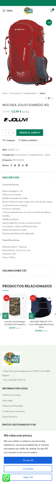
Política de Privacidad (12, 405)
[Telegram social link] (27, 165)
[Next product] (52, 98)
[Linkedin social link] (23, 165)
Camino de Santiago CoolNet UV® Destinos (15, 323)
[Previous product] (45, 98)
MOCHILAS (18, 160)
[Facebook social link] (11, 165)
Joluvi (42, 93)
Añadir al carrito (29, 132)
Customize (28, 468)
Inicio (5, 93)
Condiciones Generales (13, 411)
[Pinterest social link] (19, 165)
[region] (28, 457)
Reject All (28, 477)
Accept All (28, 460)
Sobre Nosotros (10, 416)
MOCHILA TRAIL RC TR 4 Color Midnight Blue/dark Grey (41, 324)
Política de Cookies (11, 395)
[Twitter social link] (15, 165)
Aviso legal (7, 400)
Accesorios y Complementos (23, 93)
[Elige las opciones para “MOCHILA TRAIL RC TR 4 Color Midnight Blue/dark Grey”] (32, 316)
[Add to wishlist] (23, 298)
